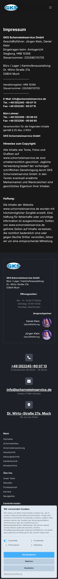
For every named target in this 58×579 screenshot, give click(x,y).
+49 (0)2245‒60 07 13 (29, 366)
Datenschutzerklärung (13, 574)
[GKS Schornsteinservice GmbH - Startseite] (11, 7)
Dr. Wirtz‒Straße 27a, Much (29, 413)
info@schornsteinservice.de (29, 390)
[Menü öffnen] (51, 7)
